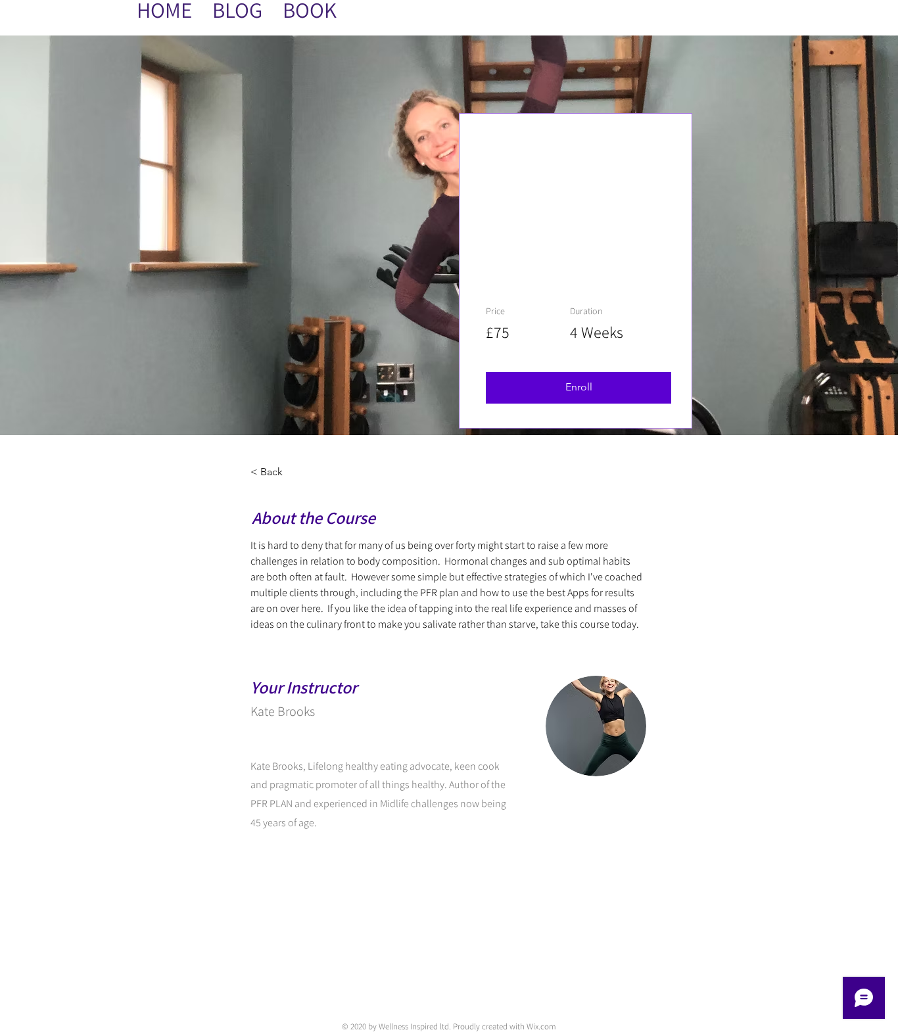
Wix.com (541, 1026)
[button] (578, 388)
